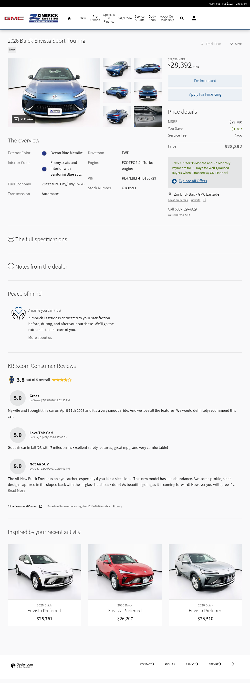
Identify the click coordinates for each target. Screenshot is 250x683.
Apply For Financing (205, 94)
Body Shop (152, 18)
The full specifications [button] (41, 239)
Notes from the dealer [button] (41, 266)
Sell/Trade (125, 18)
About (169, 664)
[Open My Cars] (193, 18)
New (83, 18)
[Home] (14, 18)
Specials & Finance (109, 18)
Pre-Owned (95, 18)
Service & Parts (140, 18)
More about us (40, 337)
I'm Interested (205, 81)
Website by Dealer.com (22, 665)
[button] (82, 49)
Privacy (117, 507)
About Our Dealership (167, 18)
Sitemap (213, 664)
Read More (16, 490)
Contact (146, 664)
